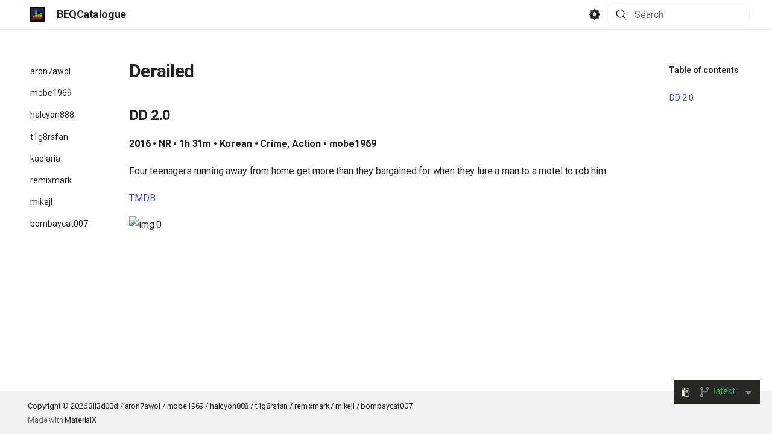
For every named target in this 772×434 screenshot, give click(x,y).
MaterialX (80, 419)
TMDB (142, 198)
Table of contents (704, 70)
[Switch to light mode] (595, 14)
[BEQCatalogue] (37, 14)
